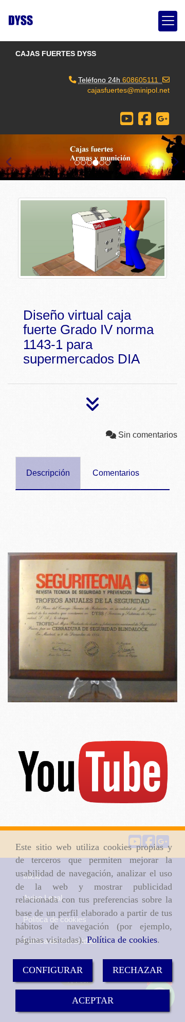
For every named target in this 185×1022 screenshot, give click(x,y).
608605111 (140, 80)
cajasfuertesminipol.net (128, 90)
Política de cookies (122, 939)
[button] (14, 157)
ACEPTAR (93, 1000)
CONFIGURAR (53, 970)
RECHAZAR (137, 970)
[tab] (48, 473)
